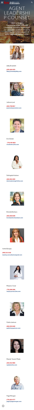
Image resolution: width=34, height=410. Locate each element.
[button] (2, 2)
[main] (17, 13)
